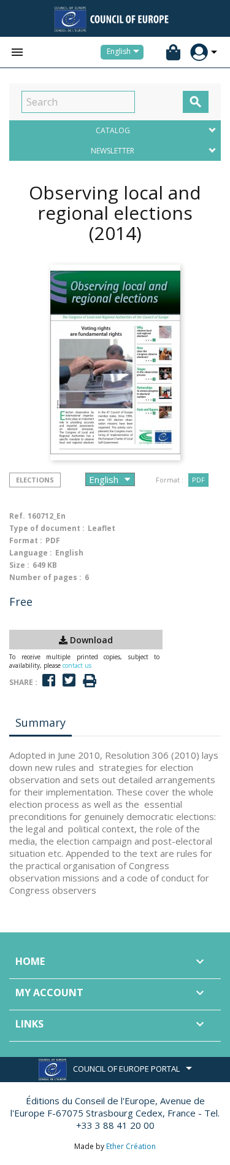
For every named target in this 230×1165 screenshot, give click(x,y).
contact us (77, 665)
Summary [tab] (40, 722)
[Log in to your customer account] (199, 52)
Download (90, 640)
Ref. (17, 516)
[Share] (48, 680)
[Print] (89, 681)
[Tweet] (69, 680)
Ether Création (131, 1146)
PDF (198, 479)
